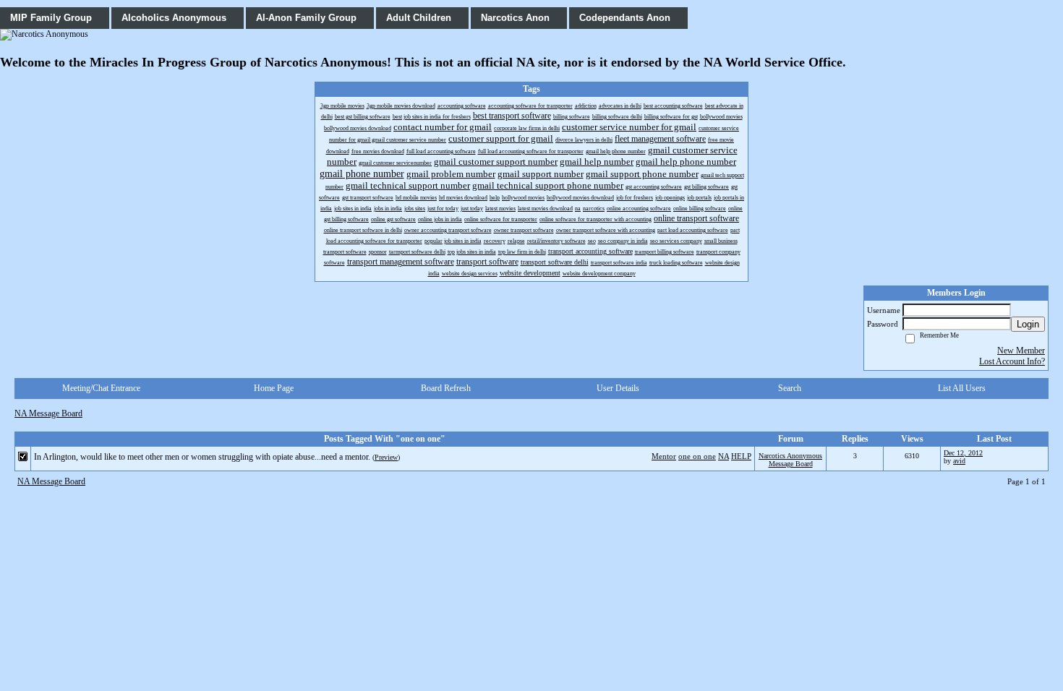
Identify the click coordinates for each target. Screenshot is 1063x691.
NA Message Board (48, 413)
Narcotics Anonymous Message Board (790, 460)
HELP (741, 456)
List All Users (962, 388)
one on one (697, 456)
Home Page (274, 388)
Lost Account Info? (1012, 361)
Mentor (664, 456)
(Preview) (386, 457)
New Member (1021, 351)
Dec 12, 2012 (963, 453)
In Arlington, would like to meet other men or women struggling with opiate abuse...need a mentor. (202, 457)
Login (1028, 324)
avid (959, 461)
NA (723, 456)
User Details (618, 388)
